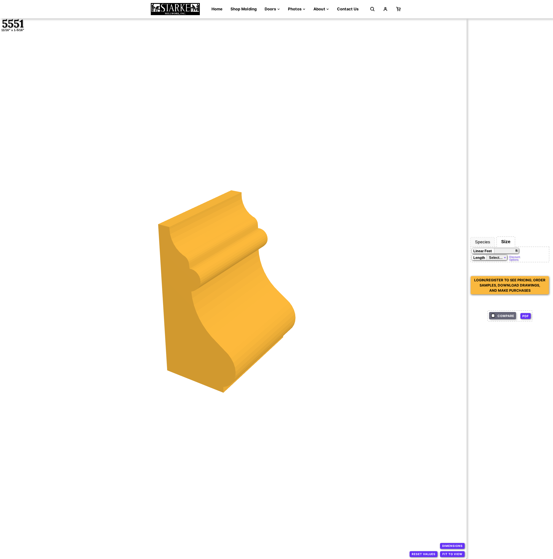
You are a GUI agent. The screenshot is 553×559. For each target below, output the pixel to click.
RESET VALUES (423, 554)
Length (479, 258)
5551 (13, 23)
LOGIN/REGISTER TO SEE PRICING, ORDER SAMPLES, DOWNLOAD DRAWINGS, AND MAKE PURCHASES (509, 285)
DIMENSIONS (452, 546)
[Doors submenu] (278, 9)
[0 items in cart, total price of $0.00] (399, 9)
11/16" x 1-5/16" (12, 30)
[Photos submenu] (304, 9)
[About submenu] (327, 9)
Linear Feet (482, 251)
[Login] (385, 9)
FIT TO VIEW (452, 554)
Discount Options (514, 258)
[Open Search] (372, 9)
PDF (525, 316)
